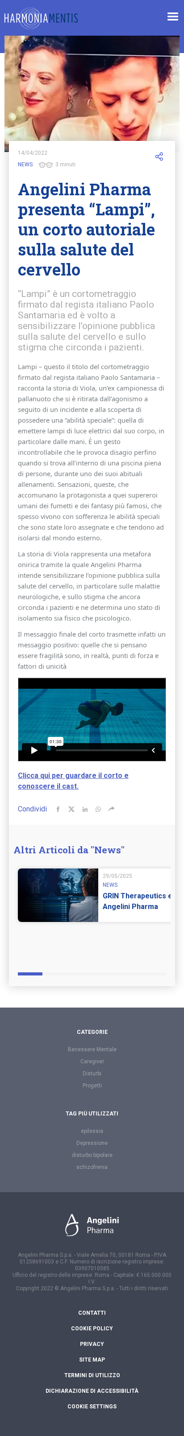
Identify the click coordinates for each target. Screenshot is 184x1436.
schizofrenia (92, 1167)
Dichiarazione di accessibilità (92, 1391)
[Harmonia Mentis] (41, 18)
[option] (98, 911)
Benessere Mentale (92, 1049)
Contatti (92, 1313)
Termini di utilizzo (92, 1375)
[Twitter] (71, 809)
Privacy (92, 1344)
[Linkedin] (84, 809)
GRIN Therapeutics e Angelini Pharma (137, 901)
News (25, 164)
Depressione (92, 1143)
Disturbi (92, 1073)
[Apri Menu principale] (173, 16)
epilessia (92, 1131)
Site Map (92, 1360)
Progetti (92, 1085)
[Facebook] (58, 809)
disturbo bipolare (92, 1155)
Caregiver (92, 1061)
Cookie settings (92, 1406)
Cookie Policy (92, 1328)
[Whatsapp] (98, 809)
